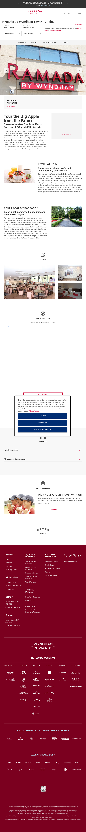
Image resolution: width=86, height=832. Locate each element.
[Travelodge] (23, 700)
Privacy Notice (30, 600)
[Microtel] (23, 686)
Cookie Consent (30, 606)
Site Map (8, 566)
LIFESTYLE (50, 666)
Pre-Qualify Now (45, 5)
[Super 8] (23, 680)
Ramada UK (9, 589)
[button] (18, 3)
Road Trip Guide (11, 570)
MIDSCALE (36, 666)
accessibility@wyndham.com (11, 811)
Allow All (42, 416)
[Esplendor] (50, 680)
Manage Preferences (43, 429)
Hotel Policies (67, 135)
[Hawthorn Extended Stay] (10, 673)
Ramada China (10, 582)
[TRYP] (50, 673)
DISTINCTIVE (75, 666)
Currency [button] (78, 24)
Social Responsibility (52, 575)
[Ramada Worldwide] (36, 707)
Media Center (49, 565)
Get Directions (43, 395)
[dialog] (42, 416)
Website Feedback (70, 562)
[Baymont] (36, 700)
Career (47, 572)
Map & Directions (50, 43)
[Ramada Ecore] (36, 714)
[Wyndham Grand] (76, 686)
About (7, 559)
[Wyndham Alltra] (50, 700)
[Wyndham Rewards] (43, 646)
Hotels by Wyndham (43, 658)
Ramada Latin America (13, 586)
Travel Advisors (30, 582)
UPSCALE (62, 666)
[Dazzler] (50, 686)
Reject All (42, 423)
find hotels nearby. (55, 30)
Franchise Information (52, 568)
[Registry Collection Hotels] (76, 673)
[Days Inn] (23, 673)
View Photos (70, 291)
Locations (8, 563)
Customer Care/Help (12, 607)
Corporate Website (51, 561)
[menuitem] (5, 12)
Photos (34, 43)
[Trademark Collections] (63, 680)
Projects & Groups (31, 573)
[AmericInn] (36, 693)
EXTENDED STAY (10, 666)
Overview (22, 43)
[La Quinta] (36, 673)
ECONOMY (23, 666)
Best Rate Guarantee (32, 597)
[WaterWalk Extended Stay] (10, 680)
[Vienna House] (50, 693)
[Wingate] (36, 680)
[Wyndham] (63, 673)
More (64, 43)
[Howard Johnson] (23, 693)
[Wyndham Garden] (36, 686)
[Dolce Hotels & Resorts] (76, 680)
